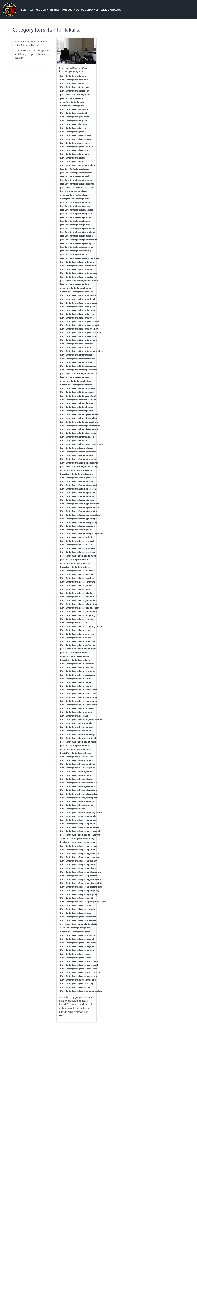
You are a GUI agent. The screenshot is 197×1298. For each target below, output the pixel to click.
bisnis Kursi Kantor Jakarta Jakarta (76, 931)
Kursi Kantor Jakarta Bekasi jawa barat (77, 578)
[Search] (193, 10)
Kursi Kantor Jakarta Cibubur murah (76, 269)
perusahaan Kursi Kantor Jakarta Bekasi (78, 556)
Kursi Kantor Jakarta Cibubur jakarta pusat (79, 336)
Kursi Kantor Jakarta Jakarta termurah (77, 909)
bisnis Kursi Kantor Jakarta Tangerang (77, 842)
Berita (54, 9)
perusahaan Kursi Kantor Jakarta (75, 94)
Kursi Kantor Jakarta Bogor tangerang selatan (81, 719)
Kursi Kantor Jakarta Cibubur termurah (78, 265)
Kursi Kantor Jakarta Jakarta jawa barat (78, 942)
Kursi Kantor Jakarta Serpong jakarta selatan (80, 515)
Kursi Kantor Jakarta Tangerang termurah (79, 820)
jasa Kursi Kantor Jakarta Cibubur (75, 284)
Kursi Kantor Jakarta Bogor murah (75, 637)
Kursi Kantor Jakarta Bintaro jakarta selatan (80, 425)
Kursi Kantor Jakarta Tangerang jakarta (78, 868)
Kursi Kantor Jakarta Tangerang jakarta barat (80, 875)
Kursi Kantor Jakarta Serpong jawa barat (78, 485)
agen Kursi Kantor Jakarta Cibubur (76, 288)
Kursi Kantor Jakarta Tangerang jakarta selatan (81, 883)
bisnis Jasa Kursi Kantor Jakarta (74, 198)
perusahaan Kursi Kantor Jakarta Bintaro (78, 373)
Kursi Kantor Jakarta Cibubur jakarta (77, 318)
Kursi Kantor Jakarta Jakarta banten (76, 954)
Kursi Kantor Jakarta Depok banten (76, 775)
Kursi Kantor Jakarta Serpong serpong (77, 526)
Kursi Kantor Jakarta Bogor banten (76, 682)
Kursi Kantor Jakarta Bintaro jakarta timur (79, 422)
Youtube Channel (86, 9)
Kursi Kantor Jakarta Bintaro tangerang (78, 433)
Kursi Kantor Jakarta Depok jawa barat (77, 764)
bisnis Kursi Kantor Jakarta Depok (75, 753)
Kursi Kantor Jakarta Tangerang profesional (80, 831)
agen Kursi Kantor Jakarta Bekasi (75, 563)
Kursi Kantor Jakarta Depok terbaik (76, 723)
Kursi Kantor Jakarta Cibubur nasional (77, 299)
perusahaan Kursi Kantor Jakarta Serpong (79, 466)
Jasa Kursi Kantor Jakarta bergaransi (76, 213)
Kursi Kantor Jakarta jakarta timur (75, 143)
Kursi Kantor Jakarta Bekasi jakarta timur (79, 604)
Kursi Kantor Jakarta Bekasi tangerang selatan (81, 626)
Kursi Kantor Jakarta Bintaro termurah (77, 358)
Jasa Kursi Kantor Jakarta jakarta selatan (78, 239)
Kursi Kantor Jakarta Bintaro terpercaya (78, 366)
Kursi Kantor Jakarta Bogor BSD (74, 716)
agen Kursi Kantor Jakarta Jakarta (75, 927)
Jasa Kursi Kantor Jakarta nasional (75, 206)
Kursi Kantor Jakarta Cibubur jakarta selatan (80, 332)
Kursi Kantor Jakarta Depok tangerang (77, 801)
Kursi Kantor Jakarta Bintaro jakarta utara (79, 414)
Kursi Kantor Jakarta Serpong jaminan (77, 492)
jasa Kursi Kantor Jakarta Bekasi (74, 559)
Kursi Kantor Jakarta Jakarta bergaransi (78, 946)
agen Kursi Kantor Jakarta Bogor (75, 656)
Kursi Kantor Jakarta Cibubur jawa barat (78, 303)
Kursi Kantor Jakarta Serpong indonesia (78, 477)
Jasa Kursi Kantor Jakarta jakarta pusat (77, 243)
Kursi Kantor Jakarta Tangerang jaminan (78, 861)
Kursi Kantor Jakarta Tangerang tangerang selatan (83, 901)
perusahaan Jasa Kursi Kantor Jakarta (77, 187)
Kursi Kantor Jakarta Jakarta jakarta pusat (79, 976)
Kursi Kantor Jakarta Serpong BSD (75, 529)
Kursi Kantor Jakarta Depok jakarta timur (79, 790)
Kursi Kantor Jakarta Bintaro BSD (75, 440)
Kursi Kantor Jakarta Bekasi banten (76, 589)
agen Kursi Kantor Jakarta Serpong (76, 470)
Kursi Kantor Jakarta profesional (75, 91)
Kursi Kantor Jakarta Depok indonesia (77, 756)
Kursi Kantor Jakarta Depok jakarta (76, 779)
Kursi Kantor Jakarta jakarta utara (75, 135)
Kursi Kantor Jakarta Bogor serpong (76, 712)
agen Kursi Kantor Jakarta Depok (75, 749)
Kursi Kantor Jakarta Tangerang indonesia (79, 846)
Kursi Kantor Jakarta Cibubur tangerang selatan (82, 351)
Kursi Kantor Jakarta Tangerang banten (78, 864)
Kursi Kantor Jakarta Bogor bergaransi (77, 675)
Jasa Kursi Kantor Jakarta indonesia (76, 202)
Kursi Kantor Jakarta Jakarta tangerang (78, 980)
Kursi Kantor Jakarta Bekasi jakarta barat (78, 600)
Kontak (66, 9)
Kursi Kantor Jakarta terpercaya (74, 87)
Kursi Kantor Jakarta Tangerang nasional (78, 849)
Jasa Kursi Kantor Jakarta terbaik (75, 169)
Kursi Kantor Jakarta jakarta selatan (76, 146)
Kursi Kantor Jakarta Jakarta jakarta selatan (80, 972)
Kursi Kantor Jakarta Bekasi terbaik (76, 537)
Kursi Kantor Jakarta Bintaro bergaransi (78, 399)
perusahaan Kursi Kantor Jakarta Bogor (78, 648)
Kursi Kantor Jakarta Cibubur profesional (79, 277)
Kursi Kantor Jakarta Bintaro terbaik (76, 355)
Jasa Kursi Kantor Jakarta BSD (73, 254)
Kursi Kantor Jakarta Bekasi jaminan (76, 585)
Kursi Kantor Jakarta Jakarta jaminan (77, 950)
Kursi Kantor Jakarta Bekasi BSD (74, 622)
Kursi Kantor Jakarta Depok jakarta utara (78, 782)
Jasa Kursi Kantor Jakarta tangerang (76, 247)
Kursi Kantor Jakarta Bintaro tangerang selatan (81, 444)
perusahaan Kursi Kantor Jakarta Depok (78, 742)
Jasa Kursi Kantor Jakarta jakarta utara (77, 228)
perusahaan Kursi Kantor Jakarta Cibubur (79, 280)
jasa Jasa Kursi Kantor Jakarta (73, 191)
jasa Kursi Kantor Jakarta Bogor (74, 652)
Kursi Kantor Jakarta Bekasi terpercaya (77, 548)
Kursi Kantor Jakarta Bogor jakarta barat (78, 693)
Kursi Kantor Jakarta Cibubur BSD (75, 347)
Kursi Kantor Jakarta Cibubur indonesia (78, 295)
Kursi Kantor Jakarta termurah (74, 79)
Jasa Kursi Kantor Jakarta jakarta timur (77, 236)
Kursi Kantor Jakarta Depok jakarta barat (78, 786)
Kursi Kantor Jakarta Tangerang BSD (76, 898)
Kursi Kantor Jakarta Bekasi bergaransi (78, 582)
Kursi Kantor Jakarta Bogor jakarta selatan (79, 701)
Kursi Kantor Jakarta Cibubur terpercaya (78, 273)
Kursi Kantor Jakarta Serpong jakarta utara (79, 503)
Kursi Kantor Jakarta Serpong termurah (78, 451)
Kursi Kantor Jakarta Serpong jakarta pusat (79, 518)
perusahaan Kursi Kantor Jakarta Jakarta (78, 924)
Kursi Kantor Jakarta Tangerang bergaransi (79, 857)
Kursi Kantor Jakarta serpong (73, 158)
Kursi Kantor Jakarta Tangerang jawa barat (79, 853)
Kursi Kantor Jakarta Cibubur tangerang (78, 340)
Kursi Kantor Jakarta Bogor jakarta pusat (78, 704)
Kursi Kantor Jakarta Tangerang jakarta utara (80, 872)
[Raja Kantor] (9, 9)
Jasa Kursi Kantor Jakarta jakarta (75, 224)
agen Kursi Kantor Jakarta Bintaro (75, 381)
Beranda (27, 9)
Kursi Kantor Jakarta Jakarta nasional (77, 939)
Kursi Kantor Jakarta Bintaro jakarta (76, 410)
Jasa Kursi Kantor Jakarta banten (75, 221)
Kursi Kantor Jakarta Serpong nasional (77, 481)
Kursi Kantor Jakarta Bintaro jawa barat (78, 396)
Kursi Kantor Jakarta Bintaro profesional (78, 369)
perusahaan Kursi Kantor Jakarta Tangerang (80, 835)
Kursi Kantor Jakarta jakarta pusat (75, 150)
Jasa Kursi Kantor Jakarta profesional (77, 184)
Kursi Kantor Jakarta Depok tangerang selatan (81, 812)
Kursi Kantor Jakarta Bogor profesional (77, 645)
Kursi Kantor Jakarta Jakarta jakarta (76, 957)
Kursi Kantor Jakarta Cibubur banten (77, 314)
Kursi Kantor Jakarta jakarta (73, 131)
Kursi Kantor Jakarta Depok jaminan (76, 771)
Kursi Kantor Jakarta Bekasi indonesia (77, 570)
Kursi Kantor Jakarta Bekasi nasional (76, 574)
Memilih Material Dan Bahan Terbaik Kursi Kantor (31, 43)
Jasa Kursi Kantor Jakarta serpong (75, 250)
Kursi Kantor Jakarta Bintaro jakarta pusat (79, 429)
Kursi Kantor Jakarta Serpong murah (76, 455)
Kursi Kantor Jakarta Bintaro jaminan (77, 403)
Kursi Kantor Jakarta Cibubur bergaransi (78, 306)
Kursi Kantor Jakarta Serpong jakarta (77, 500)
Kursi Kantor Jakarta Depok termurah (77, 727)
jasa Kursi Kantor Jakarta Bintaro (75, 377)
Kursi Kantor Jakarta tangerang (74, 154)
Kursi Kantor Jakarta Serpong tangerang (78, 522)
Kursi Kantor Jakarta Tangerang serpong (78, 894)
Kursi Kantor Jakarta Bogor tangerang (77, 708)
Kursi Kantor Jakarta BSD (71, 161)
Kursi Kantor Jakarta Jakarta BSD (75, 987)
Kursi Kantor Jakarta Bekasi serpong (76, 619)
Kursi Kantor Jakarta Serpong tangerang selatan (82, 533)
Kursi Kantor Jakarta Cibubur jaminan (77, 310)
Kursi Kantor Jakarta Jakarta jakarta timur (79, 968)
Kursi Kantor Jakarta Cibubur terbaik (77, 262)
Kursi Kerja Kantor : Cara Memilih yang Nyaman (73, 69)
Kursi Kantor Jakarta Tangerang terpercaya (79, 827)
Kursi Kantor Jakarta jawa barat (74, 116)
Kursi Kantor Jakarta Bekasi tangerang (77, 615)
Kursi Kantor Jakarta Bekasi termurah (77, 541)
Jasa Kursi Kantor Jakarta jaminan (75, 217)
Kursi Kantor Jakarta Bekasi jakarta (76, 593)
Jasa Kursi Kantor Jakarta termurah (76, 172)
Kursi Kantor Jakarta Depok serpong (76, 805)
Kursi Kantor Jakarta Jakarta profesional (78, 920)
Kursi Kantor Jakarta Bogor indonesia (77, 663)
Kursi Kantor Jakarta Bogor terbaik (76, 630)
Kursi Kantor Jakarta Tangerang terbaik (78, 816)
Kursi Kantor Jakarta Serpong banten (77, 496)
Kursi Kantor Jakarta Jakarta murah (76, 913)
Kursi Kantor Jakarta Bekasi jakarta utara (78, 596)
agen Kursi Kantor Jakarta (72, 102)
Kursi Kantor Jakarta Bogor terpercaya (77, 641)
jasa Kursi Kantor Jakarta (71, 98)
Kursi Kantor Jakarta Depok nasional (76, 760)
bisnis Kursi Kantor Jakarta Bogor (75, 660)
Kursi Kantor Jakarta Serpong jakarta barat (79, 507)
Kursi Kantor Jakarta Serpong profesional (79, 463)
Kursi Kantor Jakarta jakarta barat (75, 139)
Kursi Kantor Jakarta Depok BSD (74, 808)
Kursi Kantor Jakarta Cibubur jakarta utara (79, 321)
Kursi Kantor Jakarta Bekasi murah (76, 544)
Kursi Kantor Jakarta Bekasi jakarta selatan (79, 608)
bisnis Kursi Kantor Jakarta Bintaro (76, 384)
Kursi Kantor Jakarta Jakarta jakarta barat (79, 965)
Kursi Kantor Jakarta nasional (73, 113)
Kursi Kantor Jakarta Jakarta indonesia (77, 935)
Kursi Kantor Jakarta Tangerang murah (78, 823)
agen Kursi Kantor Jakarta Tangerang (77, 838)
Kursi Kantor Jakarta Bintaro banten (76, 407)
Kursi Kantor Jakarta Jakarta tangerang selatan (81, 991)
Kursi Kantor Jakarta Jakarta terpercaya (78, 916)
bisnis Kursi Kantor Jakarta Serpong (76, 474)
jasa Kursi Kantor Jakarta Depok (74, 745)
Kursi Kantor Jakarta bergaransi (74, 120)
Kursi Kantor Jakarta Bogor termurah (77, 634)
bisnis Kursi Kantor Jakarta (72, 105)
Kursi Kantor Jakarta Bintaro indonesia (77, 388)
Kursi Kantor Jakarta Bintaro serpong (77, 437)
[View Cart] (189, 10)
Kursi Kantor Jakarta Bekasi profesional (78, 552)
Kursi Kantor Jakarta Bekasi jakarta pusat (79, 611)
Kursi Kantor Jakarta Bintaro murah (76, 362)
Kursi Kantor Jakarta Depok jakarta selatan (79, 794)
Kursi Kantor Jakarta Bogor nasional (76, 667)
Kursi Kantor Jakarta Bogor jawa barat (77, 671)
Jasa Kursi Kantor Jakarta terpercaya (76, 180)
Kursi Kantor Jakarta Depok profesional (78, 738)
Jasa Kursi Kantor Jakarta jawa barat (76, 210)
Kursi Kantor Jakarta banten (73, 128)
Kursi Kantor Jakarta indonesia (74, 109)
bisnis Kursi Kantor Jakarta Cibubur (76, 291)
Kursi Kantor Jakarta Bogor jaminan (76, 678)
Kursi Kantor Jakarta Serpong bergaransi (78, 489)
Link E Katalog (111, 9)
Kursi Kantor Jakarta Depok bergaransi (77, 767)
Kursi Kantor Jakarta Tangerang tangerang (79, 890)
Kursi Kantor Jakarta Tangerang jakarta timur (81, 879)
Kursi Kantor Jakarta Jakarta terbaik (76, 905)
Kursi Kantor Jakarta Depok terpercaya (77, 734)
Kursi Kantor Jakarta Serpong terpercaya (78, 459)
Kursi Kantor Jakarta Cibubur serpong (77, 343)
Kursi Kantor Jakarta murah (72, 83)
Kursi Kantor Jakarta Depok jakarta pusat (79, 797)
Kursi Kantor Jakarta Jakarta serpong (77, 983)
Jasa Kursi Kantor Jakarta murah (74, 176)
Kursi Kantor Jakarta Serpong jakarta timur (79, 511)
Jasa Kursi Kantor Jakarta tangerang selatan (80, 258)
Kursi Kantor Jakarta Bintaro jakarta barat (79, 418)
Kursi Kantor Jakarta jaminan (73, 124)
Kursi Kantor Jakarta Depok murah (76, 730)
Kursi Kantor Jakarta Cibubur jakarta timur (79, 329)
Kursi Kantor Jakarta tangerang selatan (78, 165)
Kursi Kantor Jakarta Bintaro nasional (77, 392)
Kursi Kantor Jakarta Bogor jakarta (75, 686)
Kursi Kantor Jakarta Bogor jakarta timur (78, 697)
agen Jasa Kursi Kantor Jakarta (74, 195)
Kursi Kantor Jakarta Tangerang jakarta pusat (81, 887)
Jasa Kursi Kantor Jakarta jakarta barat (77, 232)
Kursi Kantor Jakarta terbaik (73, 76)
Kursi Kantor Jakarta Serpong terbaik (77, 448)
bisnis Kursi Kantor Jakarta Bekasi (75, 567)
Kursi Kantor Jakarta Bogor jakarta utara (78, 689)
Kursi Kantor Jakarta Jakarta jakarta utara (79, 961)
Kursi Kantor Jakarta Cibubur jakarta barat (79, 325)
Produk (40, 9)
